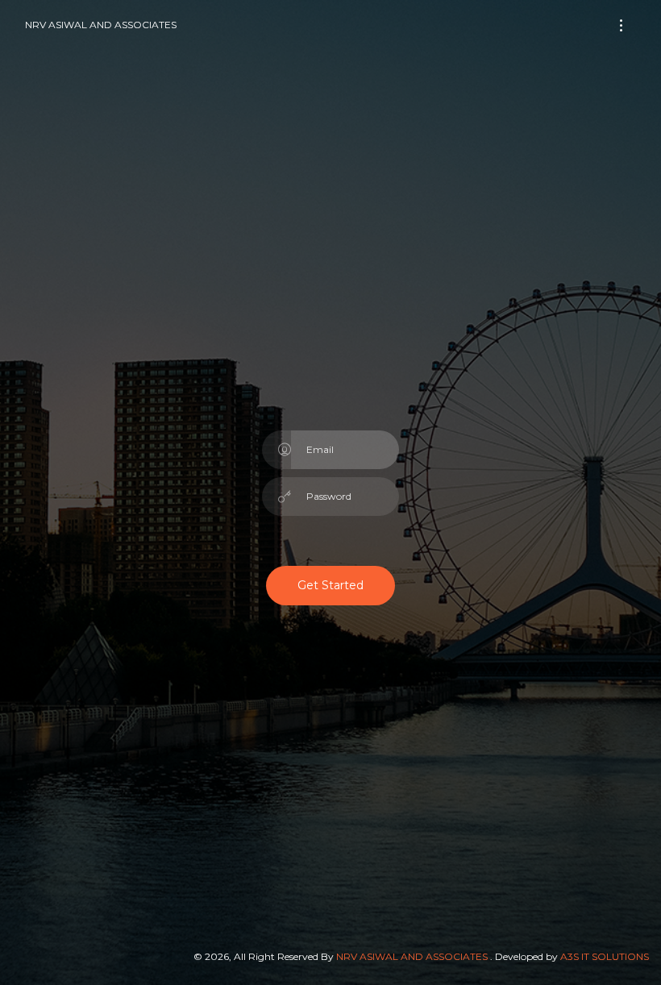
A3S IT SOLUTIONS (604, 956)
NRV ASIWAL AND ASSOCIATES (101, 25)
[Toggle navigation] (621, 25)
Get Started (330, 585)
